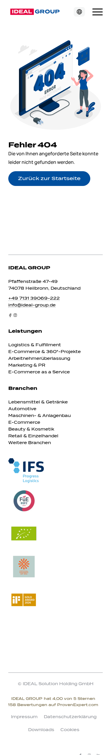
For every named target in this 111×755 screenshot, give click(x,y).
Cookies (69, 730)
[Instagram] (15, 315)
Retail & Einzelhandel (33, 436)
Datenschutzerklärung (70, 717)
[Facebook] (10, 315)
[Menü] (94, 12)
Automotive (22, 409)
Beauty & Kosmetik (31, 429)
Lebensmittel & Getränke (38, 402)
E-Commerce (24, 422)
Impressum (24, 717)
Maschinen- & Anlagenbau (39, 415)
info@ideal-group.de (32, 305)
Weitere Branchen (29, 443)
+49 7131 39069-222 (34, 298)
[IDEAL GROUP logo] (46, 12)
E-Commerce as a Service (39, 372)
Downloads (41, 730)
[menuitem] (94, 12)
